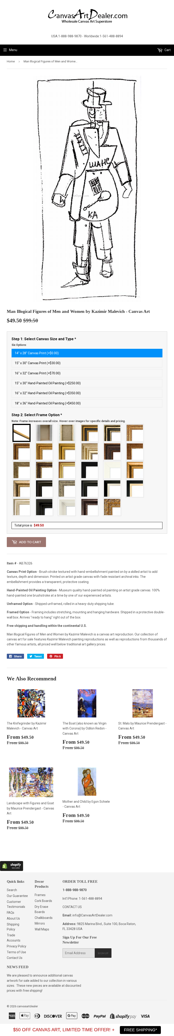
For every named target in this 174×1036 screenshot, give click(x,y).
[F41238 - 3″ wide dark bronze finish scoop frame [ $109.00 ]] (90, 507)
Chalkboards (44, 918)
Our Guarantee (17, 896)
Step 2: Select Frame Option (69, 418)
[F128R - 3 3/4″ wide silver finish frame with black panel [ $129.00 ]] (112, 433)
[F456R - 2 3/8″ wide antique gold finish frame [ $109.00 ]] (135, 433)
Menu (13, 50)
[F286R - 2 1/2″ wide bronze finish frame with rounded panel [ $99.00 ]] (44, 470)
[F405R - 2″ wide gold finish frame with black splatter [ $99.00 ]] (67, 470)
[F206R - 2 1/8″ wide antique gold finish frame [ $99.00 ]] (135, 451)
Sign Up (103, 953)
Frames (40, 895)
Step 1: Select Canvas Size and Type (44, 342)
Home (11, 61)
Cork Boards (43, 901)
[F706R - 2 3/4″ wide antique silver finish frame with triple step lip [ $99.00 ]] (22, 507)
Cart (167, 50)
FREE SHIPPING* (140, 1030)
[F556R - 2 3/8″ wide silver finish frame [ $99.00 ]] (67, 488)
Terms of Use (16, 952)
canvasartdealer (27, 1006)
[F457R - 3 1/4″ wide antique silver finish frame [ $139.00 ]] (22, 488)
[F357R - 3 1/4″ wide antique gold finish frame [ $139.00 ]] (135, 470)
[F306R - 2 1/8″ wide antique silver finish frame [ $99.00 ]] (22, 470)
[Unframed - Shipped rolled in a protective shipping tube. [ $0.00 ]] (22, 433)
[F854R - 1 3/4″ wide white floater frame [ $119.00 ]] (67, 507)
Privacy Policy (16, 946)
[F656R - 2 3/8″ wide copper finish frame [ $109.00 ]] (22, 451)
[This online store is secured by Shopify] (11, 870)
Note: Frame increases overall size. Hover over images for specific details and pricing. (69, 421)
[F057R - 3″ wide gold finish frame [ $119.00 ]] (67, 451)
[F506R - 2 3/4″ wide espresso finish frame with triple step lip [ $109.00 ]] (44, 488)
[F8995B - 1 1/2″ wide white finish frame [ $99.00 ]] (112, 470)
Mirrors (40, 923)
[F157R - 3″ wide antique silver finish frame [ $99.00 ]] (90, 451)
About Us (13, 918)
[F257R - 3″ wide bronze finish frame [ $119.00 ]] (44, 451)
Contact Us (14, 958)
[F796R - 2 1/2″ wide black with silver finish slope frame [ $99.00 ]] (112, 488)
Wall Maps (42, 929)
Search (12, 890)
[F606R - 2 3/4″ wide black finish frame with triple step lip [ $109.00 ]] (90, 488)
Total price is (29, 525)
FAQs (10, 912)
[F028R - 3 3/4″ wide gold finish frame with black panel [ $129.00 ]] (90, 433)
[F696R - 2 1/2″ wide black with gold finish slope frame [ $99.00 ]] (135, 488)
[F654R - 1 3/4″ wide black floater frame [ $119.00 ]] (44, 507)
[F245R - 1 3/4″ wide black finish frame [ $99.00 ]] (90, 470)
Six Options (19, 345)
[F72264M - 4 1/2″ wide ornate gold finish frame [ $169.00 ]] (112, 507)
